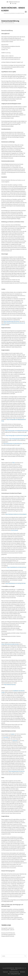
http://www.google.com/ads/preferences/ (12, 443)
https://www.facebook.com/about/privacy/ (16, 567)
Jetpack (12, 734)
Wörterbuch (22, 972)
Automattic (5, 737)
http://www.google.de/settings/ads (17, 438)
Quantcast (15, 740)
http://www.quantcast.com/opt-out (16, 771)
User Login (14, 3)
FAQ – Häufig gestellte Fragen (14, 973)
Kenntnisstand (14, 530)
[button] (26, 11)
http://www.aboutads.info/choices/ (11, 321)
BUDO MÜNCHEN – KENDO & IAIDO (14, 968)
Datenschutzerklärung (14, 972)
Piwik (13, 462)
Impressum (5, 972)
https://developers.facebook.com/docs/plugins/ (16, 514)
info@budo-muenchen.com (14, 1)
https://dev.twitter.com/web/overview (10, 644)
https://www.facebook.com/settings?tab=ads (15, 583)
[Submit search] (25, 956)
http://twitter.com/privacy (10, 684)
